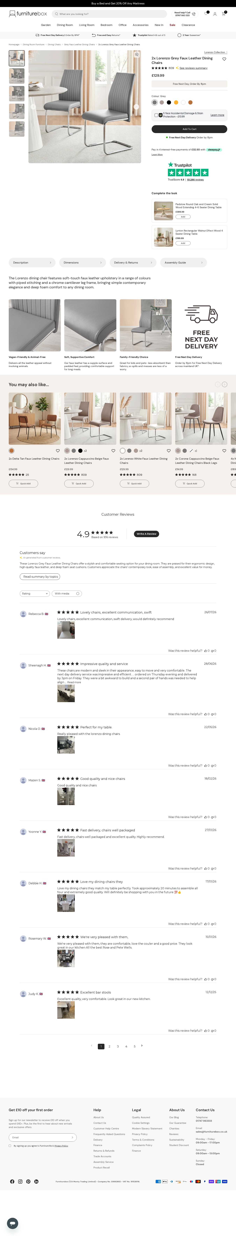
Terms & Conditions (143, 1140)
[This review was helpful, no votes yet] (205, 650)
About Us (98, 1117)
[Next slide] (136, 106)
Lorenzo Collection (214, 52)
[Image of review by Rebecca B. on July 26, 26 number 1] (66, 630)
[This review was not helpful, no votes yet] (212, 650)
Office (122, 25)
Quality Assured (141, 1117)
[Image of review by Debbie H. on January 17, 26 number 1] (66, 903)
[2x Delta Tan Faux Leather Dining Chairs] (35, 419)
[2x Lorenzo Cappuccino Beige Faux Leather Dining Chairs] (90, 419)
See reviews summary (194, 68)
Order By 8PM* (60, 35)
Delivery (98, 1140)
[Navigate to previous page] (92, 1045)
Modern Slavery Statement (147, 1128)
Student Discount (179, 1145)
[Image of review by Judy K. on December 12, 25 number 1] (66, 1010)
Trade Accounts (102, 1156)
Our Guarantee (177, 1123)
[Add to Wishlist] (224, 59)
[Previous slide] (33, 106)
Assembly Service (103, 1162)
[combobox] (35, 594)
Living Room (86, 25)
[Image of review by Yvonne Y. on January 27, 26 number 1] (66, 848)
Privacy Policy (61, 1145)
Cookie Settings (141, 1123)
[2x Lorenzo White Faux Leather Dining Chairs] (146, 419)
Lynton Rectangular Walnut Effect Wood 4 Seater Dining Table (199, 232)
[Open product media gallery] (137, 55)
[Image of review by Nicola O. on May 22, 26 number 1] (66, 745)
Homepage (14, 44)
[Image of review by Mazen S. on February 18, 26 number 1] (66, 796)
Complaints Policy (142, 1145)
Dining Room (65, 25)
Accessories (140, 25)
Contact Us (99, 1123)
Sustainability (176, 1140)
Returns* (108, 35)
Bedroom (106, 25)
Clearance (188, 25)
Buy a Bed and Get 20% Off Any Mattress (118, 2)
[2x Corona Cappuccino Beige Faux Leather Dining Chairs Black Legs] (201, 419)
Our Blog (174, 1117)
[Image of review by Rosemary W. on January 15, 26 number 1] (66, 958)
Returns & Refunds (103, 1151)
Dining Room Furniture (33, 44)
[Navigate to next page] (143, 1045)
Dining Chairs (54, 44)
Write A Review (146, 533)
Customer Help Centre (106, 1128)
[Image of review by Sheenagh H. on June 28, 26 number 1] (66, 693)
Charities (174, 1128)
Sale (172, 25)
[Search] (56, 13)
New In (159, 25)
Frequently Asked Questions (109, 1134)
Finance (97, 1145)
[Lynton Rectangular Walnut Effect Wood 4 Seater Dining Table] (163, 237)
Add (186, 217)
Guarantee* (192, 35)
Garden (46, 25)
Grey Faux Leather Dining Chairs (79, 44)
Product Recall (101, 1167)
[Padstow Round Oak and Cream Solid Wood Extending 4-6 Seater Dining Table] (163, 210)
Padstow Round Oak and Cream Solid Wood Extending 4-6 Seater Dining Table (199, 206)
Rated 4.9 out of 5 (151, 35)
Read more (74, 682)
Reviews (173, 1134)
